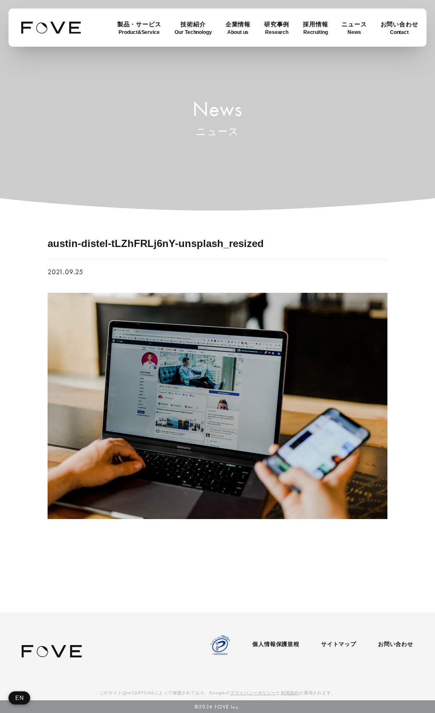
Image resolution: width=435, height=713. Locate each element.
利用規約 (290, 693)
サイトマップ (338, 644)
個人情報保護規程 (275, 644)
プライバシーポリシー (253, 693)
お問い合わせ (395, 644)
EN (19, 698)
